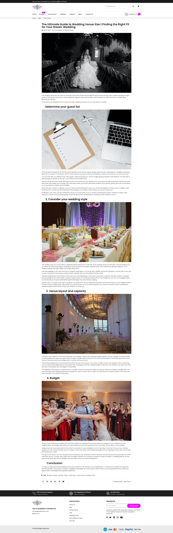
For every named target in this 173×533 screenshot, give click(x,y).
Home (34, 14)
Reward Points (73, 510)
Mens (80, 14)
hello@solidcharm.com (41, 511)
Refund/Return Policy (76, 518)
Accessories (52, 14)
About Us (37, 513)
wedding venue (90, 475)
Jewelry (72, 14)
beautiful (49, 475)
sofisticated (72, 475)
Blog (70, 507)
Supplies (63, 14)
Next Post (127, 481)
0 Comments (57, 30)
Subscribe (134, 506)
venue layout (80, 475)
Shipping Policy (74, 515)
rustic (66, 475)
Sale (70, 513)
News (39, 18)
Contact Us (89, 14)
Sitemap (72, 521)
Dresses (42, 14)
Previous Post (118, 481)
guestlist (60, 475)
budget (55, 475)
